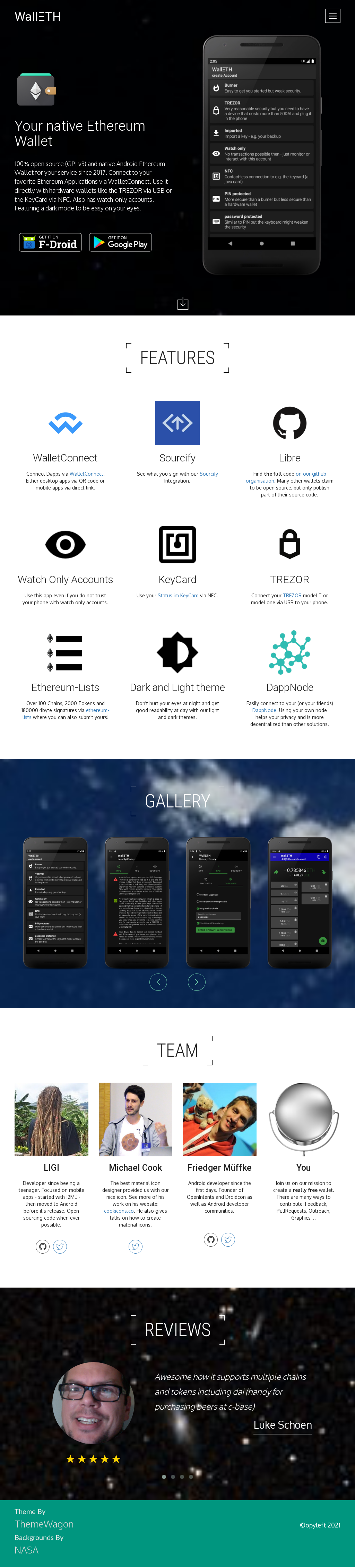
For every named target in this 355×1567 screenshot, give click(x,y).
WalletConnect (86, 474)
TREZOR (292, 595)
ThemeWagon (44, 1524)
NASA (26, 1550)
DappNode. (265, 710)
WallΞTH (38, 16)
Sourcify (209, 474)
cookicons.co (119, 1211)
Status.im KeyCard (178, 595)
